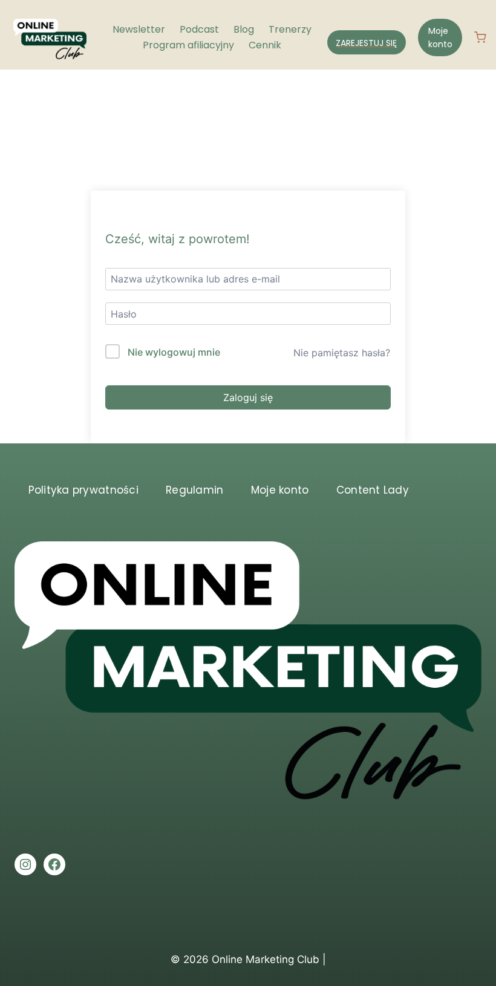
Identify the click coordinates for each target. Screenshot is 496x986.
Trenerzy (290, 29)
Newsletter (139, 29)
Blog (243, 29)
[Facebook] (54, 864)
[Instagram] (25, 864)
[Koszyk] (485, 37)
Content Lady (372, 490)
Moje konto (440, 37)
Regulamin (194, 490)
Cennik (265, 45)
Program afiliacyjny (188, 45)
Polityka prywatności (83, 490)
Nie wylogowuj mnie (174, 352)
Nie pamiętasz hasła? (341, 353)
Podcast (199, 29)
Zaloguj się (248, 397)
